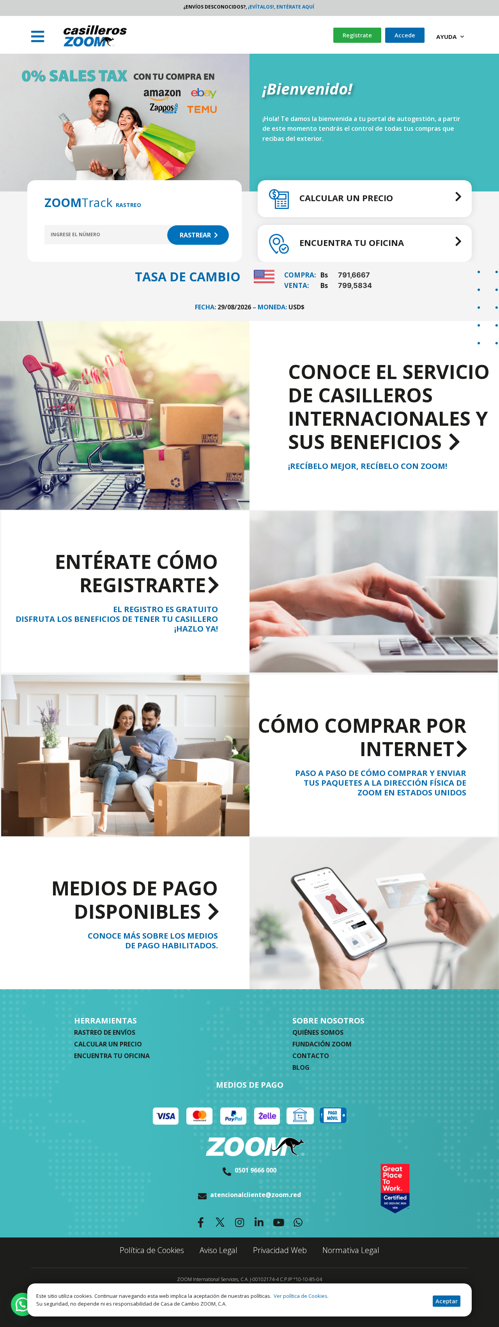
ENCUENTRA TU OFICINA (351, 242)
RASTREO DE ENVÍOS (104, 1032)
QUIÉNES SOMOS (317, 1032)
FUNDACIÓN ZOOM (322, 1044)
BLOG (301, 1067)
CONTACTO (310, 1055)
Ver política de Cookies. (301, 1295)
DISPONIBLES (134, 900)
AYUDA (446, 36)
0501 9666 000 (255, 1170)
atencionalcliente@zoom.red (255, 1194)
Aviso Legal (218, 1250)
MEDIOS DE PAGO (249, 1085)
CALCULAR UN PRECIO (346, 198)
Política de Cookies (152, 1250)
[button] (38, 36)
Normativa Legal (350, 1250)
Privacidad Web (280, 1250)
